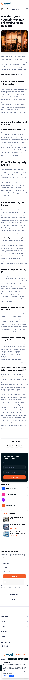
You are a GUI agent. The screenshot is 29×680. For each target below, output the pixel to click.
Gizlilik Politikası (23, 671)
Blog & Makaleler (8, 9)
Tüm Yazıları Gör (13, 540)
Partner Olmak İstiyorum (14, 609)
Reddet (5, 675)
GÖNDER (14, 576)
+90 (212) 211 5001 (14, 599)
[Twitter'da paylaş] (21, 445)
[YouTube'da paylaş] (7, 445)
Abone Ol (15, 477)
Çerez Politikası (13, 671)
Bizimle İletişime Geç (14, 604)
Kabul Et (11, 675)
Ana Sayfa (2, 9)
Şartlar (22, 587)
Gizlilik (19, 587)
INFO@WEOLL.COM (14, 594)
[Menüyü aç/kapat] (26, 3)
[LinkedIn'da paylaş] (12, 445)
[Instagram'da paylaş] (16, 445)
